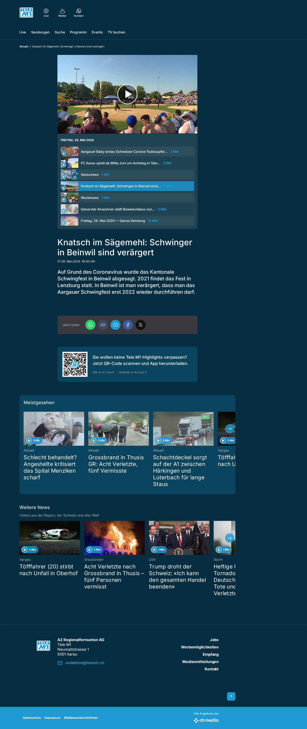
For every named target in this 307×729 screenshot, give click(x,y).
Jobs (214, 640)
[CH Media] (206, 720)
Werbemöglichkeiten (200, 647)
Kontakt (212, 669)
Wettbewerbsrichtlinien (81, 717)
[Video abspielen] (127, 94)
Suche (60, 32)
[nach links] (25, 428)
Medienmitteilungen (200, 661)
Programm (78, 32)
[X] (141, 325)
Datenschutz (32, 717)
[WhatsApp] (90, 325)
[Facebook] (128, 325)
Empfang (211, 654)
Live (22, 32)
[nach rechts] (229, 428)
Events (97, 32)
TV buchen (116, 32)
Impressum (52, 717)
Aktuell (23, 46)
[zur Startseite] (26, 13)
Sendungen (40, 32)
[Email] (115, 325)
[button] (103, 325)
